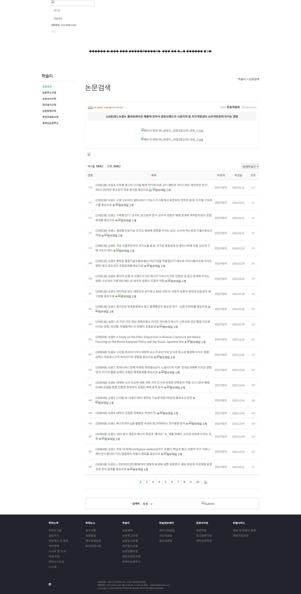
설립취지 (54, 535)
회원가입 (58, 18)
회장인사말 (55, 530)
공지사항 (91, 530)
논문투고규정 (49, 92)
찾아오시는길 (56, 561)
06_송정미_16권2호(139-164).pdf (108, 107)
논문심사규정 (49, 98)
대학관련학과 (204, 541)
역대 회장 (54, 556)
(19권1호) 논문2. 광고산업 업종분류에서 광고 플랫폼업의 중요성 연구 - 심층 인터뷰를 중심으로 (151, 306)
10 (197, 482)
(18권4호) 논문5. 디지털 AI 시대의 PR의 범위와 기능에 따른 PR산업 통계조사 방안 (143, 398)
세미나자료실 (167, 530)
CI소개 (52, 567)
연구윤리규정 (49, 104)
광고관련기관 (204, 535)
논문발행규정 (49, 111)
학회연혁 (54, 546)
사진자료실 (165, 535)
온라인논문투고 (50, 123)
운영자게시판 (93, 546)
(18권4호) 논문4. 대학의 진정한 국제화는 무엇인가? (125, 413)
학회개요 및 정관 (58, 541)
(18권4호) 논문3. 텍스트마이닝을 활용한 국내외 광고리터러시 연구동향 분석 (140, 423)
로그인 (57, 10)
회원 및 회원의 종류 (244, 530)
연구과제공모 (93, 541)
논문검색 (47, 86)
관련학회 (201, 530)
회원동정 (91, 535)
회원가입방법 (241, 535)
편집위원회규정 (50, 117)
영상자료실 (165, 541)
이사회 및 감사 (57, 551)
